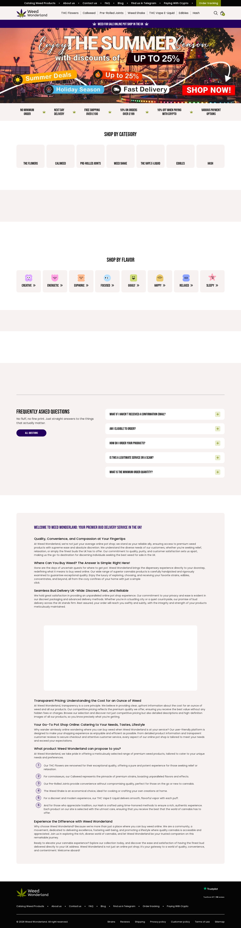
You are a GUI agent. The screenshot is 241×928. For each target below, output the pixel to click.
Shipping (140, 921)
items (223, 14)
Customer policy (180, 921)
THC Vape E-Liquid (161, 13)
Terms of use (202, 921)
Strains (111, 921)
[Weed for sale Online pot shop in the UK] (120, 65)
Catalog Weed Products (39, 3)
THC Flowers (70, 13)
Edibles (183, 13)
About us (69, 3)
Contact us (90, 3)
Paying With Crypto (176, 3)
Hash (196, 13)
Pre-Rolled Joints (111, 13)
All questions (31, 433)
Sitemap (220, 921)
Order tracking (208, 3)
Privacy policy (158, 921)
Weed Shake (136, 13)
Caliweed (89, 13)
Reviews (125, 921)
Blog (120, 3)
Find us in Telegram (143, 3)
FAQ (107, 3)
